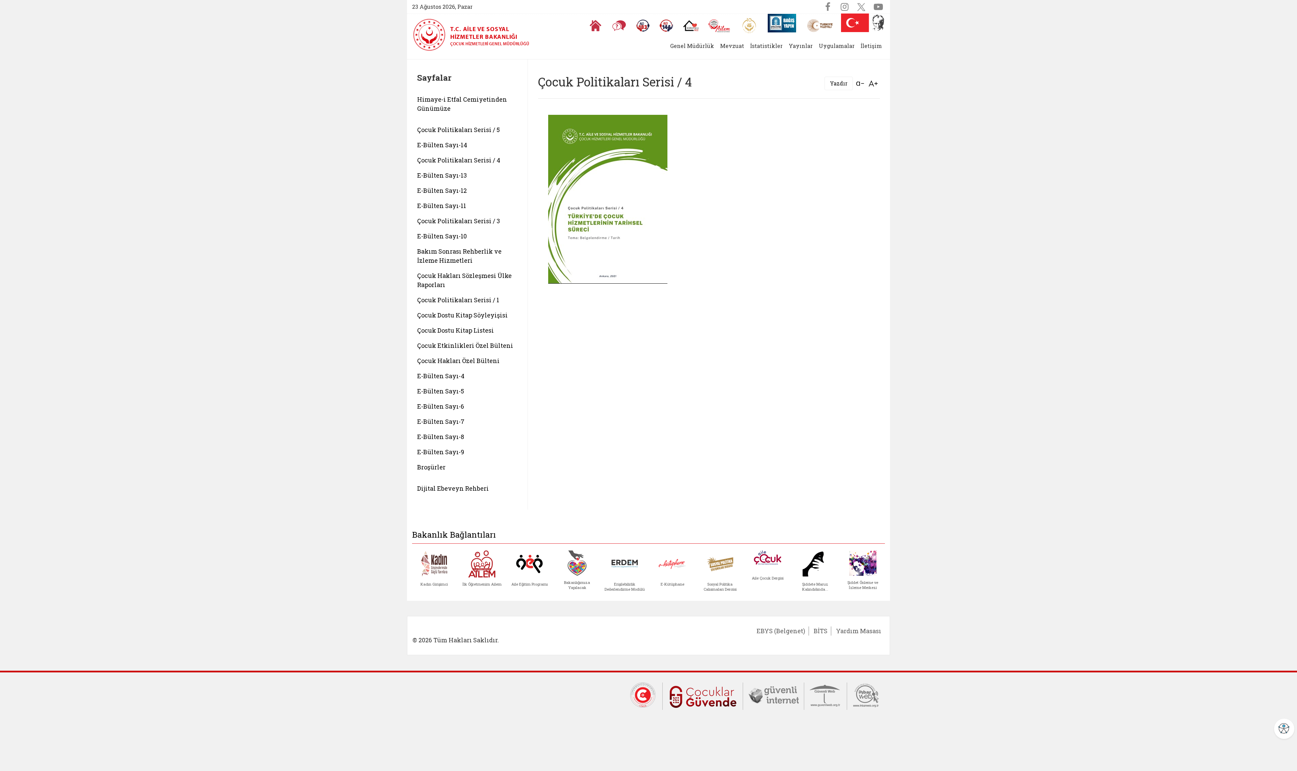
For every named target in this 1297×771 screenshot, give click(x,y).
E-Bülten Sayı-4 (440, 376)
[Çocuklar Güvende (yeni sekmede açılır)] (703, 695)
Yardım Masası (858, 631)
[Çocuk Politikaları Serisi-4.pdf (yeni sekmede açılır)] (607, 199)
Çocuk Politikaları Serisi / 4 (458, 160)
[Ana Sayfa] (595, 25)
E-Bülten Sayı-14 (442, 145)
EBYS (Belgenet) (781, 631)
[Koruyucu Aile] (690, 25)
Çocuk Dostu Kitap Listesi (455, 330)
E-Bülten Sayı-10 (442, 236)
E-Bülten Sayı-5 (440, 391)
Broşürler (431, 467)
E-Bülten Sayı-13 (442, 175)
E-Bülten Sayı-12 (442, 190)
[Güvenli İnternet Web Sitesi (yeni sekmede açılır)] (773, 695)
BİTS (821, 631)
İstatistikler (766, 45)
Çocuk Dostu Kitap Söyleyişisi (462, 315)
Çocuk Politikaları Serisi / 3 (458, 221)
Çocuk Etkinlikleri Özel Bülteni (465, 345)
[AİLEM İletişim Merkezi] (720, 26)
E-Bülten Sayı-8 (440, 437)
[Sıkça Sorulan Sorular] (619, 25)
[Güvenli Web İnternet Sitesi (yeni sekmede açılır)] (825, 695)
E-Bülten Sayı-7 (440, 421)
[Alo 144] (666, 26)
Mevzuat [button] (732, 45)
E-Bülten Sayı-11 (441, 206)
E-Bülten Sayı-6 (440, 406)
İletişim (871, 45)
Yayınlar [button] (801, 45)
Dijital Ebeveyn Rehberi (453, 488)
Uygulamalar (837, 45)
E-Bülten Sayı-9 (440, 452)
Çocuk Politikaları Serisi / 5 (458, 130)
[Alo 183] (643, 26)
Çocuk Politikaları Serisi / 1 (458, 300)
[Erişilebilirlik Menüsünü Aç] (1284, 729)
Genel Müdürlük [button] (692, 45)
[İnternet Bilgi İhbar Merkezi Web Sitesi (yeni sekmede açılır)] (866, 695)
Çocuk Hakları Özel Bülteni (458, 361)
